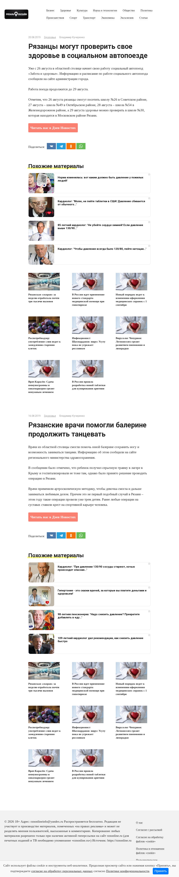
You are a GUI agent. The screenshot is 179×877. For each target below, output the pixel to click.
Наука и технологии (105, 10)
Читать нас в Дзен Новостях (53, 128)
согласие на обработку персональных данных (62, 871)
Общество (129, 10)
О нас (139, 822)
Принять (161, 871)
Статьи (143, 17)
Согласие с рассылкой (149, 829)
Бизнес (50, 10)
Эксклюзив (127, 17)
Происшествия (55, 17)
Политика (146, 10)
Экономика (107, 17)
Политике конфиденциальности (127, 871)
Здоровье (65, 10)
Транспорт (89, 17)
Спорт (73, 17)
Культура (82, 10)
